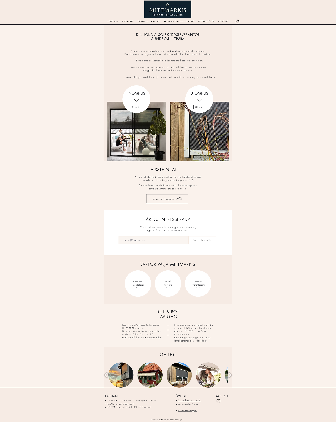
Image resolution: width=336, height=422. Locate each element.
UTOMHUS (199, 93)
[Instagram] (237, 21)
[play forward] (230, 374)
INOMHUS (136, 93)
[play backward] (106, 374)
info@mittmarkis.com (124, 403)
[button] (120, 375)
